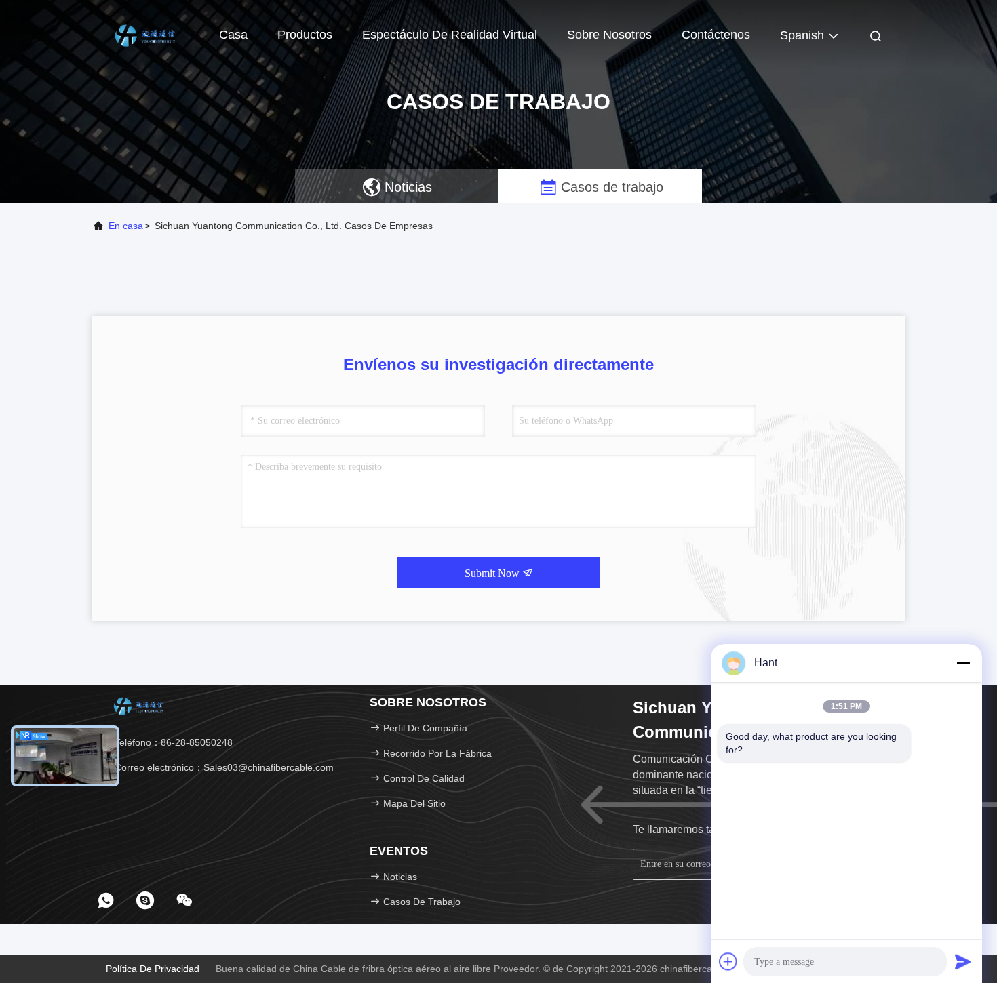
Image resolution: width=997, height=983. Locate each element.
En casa (126, 225)
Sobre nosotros (609, 34)
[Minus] (963, 663)
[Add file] (728, 961)
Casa (233, 34)
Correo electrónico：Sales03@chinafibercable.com (223, 767)
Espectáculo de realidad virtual (449, 34)
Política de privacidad (152, 968)
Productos (304, 34)
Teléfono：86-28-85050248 (172, 742)
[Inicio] (146, 33)
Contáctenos (716, 34)
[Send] (963, 961)
